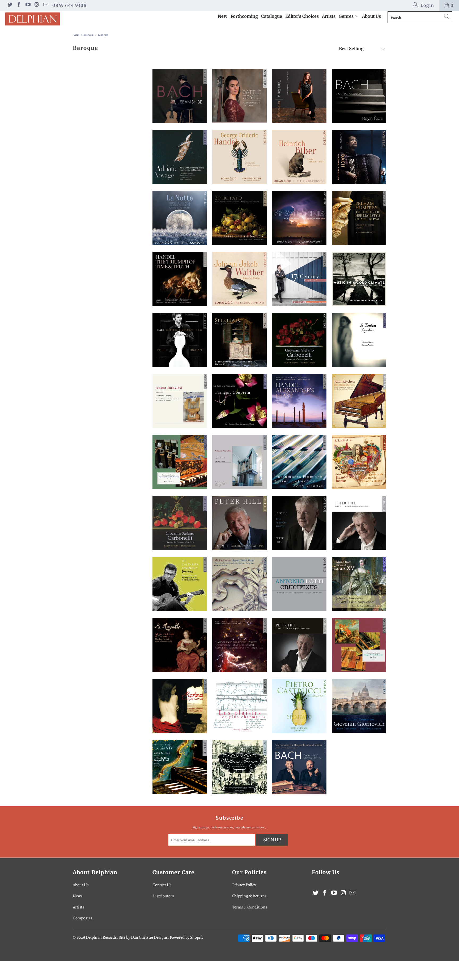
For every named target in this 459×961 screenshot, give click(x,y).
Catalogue (271, 16)
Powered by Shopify (186, 937)
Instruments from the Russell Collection (299, 462)
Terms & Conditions (249, 907)
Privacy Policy (244, 885)
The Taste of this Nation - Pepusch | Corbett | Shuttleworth (239, 218)
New (222, 16)
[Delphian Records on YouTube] (28, 5)
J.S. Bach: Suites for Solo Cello (179, 340)
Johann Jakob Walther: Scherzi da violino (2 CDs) (239, 279)
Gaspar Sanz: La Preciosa (359, 340)
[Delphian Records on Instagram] (37, 5)
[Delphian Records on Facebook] (19, 5)
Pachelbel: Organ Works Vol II (239, 462)
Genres (347, 16)
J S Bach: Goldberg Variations (359, 157)
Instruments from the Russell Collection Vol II (179, 462)
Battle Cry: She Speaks (239, 96)
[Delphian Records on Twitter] (9, 5)
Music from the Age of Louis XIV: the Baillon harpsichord (179, 767)
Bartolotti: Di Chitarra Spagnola (179, 584)
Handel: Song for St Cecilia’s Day (239, 645)
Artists (328, 16)
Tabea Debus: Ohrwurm (299, 96)
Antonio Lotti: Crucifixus (299, 584)
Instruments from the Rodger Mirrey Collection (359, 645)
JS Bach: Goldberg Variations (239, 523)
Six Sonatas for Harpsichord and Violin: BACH (299, 767)
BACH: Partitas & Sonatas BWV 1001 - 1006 (359, 96)
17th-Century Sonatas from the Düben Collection (239, 340)
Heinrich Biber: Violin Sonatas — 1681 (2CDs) (299, 157)
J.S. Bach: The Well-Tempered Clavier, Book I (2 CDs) (359, 523)
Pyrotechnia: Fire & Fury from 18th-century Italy (299, 218)
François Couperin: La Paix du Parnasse (239, 401)
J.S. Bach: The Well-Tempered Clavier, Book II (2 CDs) (299, 645)
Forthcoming (244, 16)
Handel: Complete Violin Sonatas (239, 157)
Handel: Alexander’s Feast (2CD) (299, 401)
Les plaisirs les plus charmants (239, 706)
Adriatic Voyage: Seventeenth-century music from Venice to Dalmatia (179, 157)
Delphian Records (101, 937)
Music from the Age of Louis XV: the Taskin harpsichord (359, 584)
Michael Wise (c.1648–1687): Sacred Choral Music (239, 584)
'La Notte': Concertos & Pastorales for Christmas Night (179, 218)
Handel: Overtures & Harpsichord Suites (359, 401)
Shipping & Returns (249, 896)
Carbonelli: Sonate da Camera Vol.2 (179, 523)
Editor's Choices (302, 16)
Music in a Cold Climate (359, 279)
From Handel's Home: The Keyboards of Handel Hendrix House (359, 462)
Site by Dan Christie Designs (143, 937)
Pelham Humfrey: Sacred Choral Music (359, 218)
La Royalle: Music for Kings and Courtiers (179, 645)
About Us (371, 16)
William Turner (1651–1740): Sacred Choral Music (239, 767)
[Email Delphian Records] (45, 5)
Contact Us (161, 885)
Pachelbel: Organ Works (179, 401)
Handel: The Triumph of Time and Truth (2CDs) (179, 279)
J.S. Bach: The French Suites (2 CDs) (299, 523)
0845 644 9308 (69, 5)
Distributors (163, 896)
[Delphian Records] (39, 19)
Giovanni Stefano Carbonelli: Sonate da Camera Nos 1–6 (299, 340)
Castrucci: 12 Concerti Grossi (299, 706)
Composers (82, 918)
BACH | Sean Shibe (179, 96)
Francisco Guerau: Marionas (179, 706)
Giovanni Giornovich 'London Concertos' (359, 706)
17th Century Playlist (299, 279)
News (77, 896)
